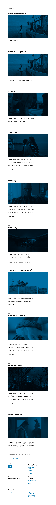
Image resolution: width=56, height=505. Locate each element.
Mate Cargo (13, 227)
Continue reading (11, 169)
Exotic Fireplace (15, 365)
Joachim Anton (11, 3)
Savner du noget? (15, 414)
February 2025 (31, 482)
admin (10, 83)
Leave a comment (27, 83)
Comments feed (31, 495)
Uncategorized (21, 83)
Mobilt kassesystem (17, 13)
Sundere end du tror (16, 315)
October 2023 (31, 485)
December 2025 (32, 480)
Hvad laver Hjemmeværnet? (20, 270)
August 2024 (31, 483)
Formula (11, 91)
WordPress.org (31, 496)
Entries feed (31, 493)
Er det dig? (12, 180)
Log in (29, 492)
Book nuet (12, 132)
